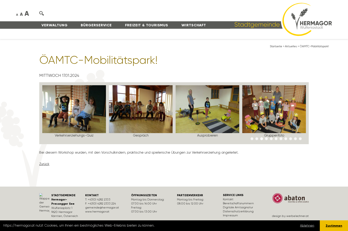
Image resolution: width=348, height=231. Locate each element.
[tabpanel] (74, 113)
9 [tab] (291, 139)
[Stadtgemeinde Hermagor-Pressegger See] (264, 19)
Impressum (230, 215)
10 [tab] (295, 139)
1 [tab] (252, 139)
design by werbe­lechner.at (290, 216)
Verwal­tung (54, 25)
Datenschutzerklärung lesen (178, 226)
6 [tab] (276, 139)
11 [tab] (300, 139)
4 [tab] (266, 139)
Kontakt (228, 199)
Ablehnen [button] (307, 225)
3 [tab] (262, 139)
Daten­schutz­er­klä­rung (238, 211)
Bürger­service (96, 25)
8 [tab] (286, 139)
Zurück (44, 164)
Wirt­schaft (193, 25)
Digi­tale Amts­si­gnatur (238, 207)
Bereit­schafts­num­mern (238, 203)
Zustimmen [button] (334, 226)
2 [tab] (257, 139)
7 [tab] (281, 139)
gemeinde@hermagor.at (102, 207)
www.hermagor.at (97, 211)
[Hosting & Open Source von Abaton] (289, 199)
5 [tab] (271, 139)
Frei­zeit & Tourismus (146, 25)
